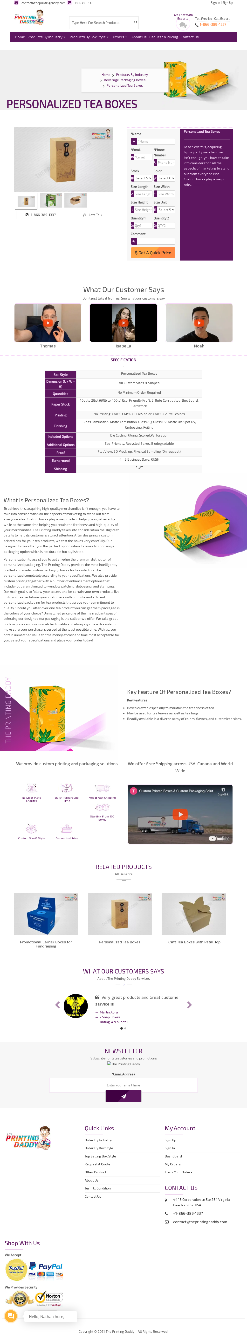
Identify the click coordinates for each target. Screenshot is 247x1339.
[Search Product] (135, 22)
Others (118, 37)
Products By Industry (44, 37)
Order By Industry (98, 1140)
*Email (136, 150)
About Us (139, 37)
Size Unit (160, 202)
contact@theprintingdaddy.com (43, 3)
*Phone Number (160, 152)
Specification (123, 359)
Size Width (162, 186)
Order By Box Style (99, 1148)
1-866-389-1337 (43, 215)
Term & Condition (98, 1188)
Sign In (215, 3)
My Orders (174, 1164)
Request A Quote (97, 1164)
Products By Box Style (88, 37)
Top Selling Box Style (100, 1156)
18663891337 (84, 3)
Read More (201, 185)
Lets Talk (95, 215)
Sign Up (227, 3)
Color (158, 171)
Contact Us (190, 37)
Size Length (139, 186)
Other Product (95, 1172)
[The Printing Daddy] (29, 17)
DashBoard (174, 1156)
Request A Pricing (163, 37)
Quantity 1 (138, 218)
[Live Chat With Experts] (183, 26)
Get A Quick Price (154, 252)
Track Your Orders (179, 1172)
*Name (136, 134)
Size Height (139, 202)
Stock (135, 171)
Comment (138, 234)
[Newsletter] (123, 1096)
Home (20, 37)
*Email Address (123, 1074)
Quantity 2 (161, 218)
